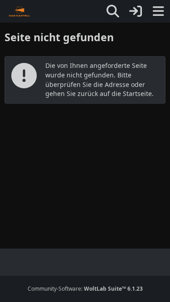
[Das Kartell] (20, 11)
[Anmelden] (135, 11)
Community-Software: (85, 288)
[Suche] (113, 11)
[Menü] (158, 11)
